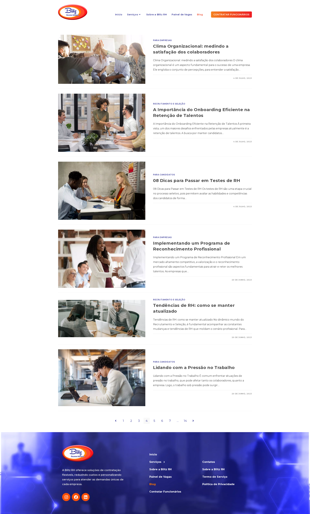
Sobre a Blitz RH (160, 469)
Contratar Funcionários (165, 491)
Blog (152, 484)
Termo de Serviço (214, 476)
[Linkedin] (86, 497)
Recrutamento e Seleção (169, 104)
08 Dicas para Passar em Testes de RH (196, 180)
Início (153, 454)
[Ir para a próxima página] (193, 421)
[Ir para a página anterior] (115, 421)
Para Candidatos (164, 174)
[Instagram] (66, 497)
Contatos (208, 461)
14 (185, 421)
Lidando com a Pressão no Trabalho (194, 367)
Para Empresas (162, 40)
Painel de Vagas (160, 476)
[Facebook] (76, 497)
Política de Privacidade (218, 484)
